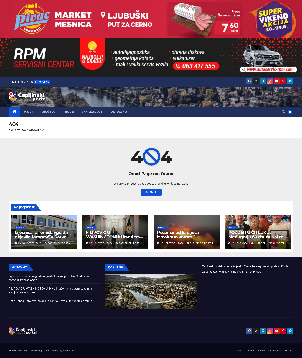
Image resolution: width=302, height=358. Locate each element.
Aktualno (119, 111)
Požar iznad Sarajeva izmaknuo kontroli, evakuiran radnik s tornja (182, 237)
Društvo (49, 111)
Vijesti (29, 111)
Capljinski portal (59, 243)
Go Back (151, 192)
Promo (68, 111)
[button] (283, 111)
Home (12, 129)
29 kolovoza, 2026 (30, 243)
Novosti (20, 228)
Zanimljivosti (92, 111)
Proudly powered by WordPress (25, 350)
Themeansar (69, 350)
